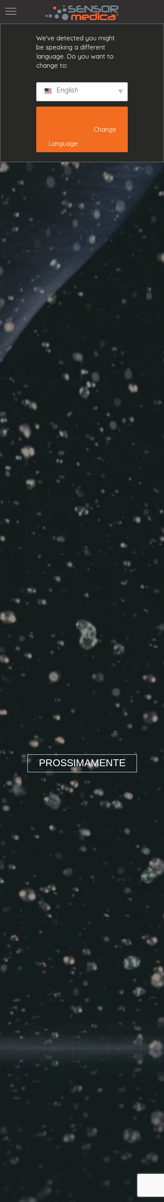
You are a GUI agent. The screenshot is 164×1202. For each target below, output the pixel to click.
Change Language (83, 136)
